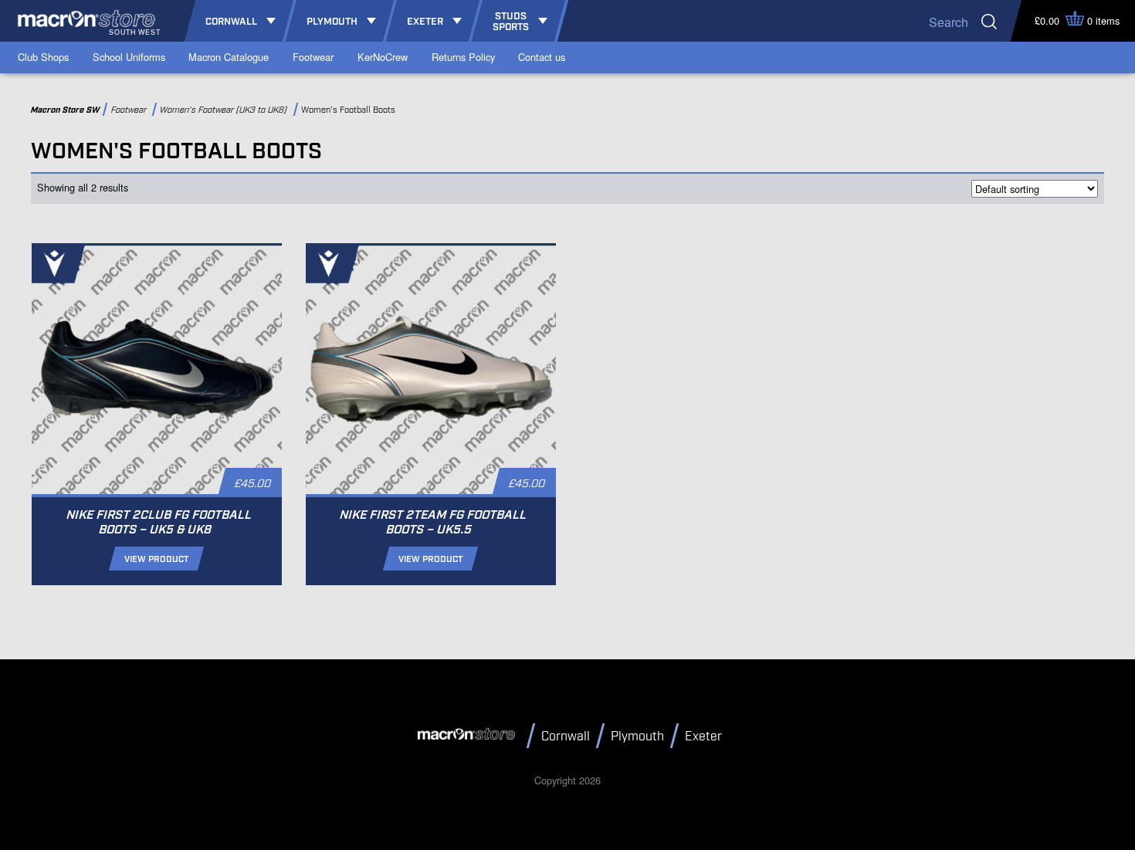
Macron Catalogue (228, 56)
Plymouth (637, 737)
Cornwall (565, 737)
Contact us (541, 56)
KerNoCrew (382, 56)
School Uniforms (129, 56)
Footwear (313, 56)
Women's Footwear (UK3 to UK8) (225, 110)
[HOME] (468, 735)
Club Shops (43, 56)
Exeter (703, 737)
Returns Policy (463, 56)
